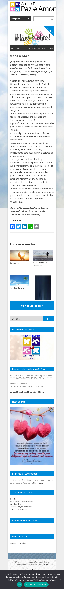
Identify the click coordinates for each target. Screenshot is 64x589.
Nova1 (45, 564)
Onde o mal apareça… (19, 509)
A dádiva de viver (17, 288)
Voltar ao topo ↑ (32, 305)
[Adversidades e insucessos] (43, 260)
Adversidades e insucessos (21, 501)
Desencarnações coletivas (21, 506)
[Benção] (19, 260)
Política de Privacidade (36, 584)
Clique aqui (38, 483)
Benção (13, 263)
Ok (19, 584)
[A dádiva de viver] (19, 285)
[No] (60, 579)
